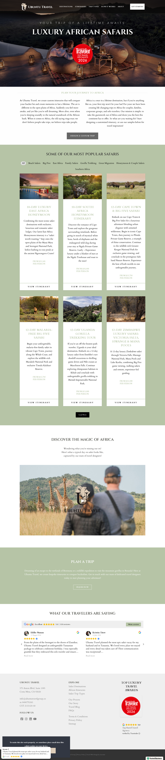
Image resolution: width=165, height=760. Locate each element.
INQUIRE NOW (82, 587)
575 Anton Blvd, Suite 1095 (32, 688)
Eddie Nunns (37, 632)
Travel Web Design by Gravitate (95, 755)
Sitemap (72, 723)
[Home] (36, 6)
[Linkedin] (30, 719)
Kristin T (6, 749)
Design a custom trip (82, 136)
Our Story (73, 703)
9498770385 (27, 702)
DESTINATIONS (66, 7)
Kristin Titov (99, 632)
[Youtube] (35, 719)
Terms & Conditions (78, 716)
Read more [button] (28, 655)
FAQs (71, 710)
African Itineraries (77, 690)
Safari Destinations (77, 686)
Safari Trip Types (77, 693)
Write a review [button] (133, 624)
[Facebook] (22, 719)
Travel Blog (74, 706)
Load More (82, 415)
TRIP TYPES (94, 7)
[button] (143, 644)
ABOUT (121, 7)
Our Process (74, 699)
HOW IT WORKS (108, 7)
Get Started (137, 7)
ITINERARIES (80, 7)
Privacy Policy (75, 720)
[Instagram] (26, 719)
